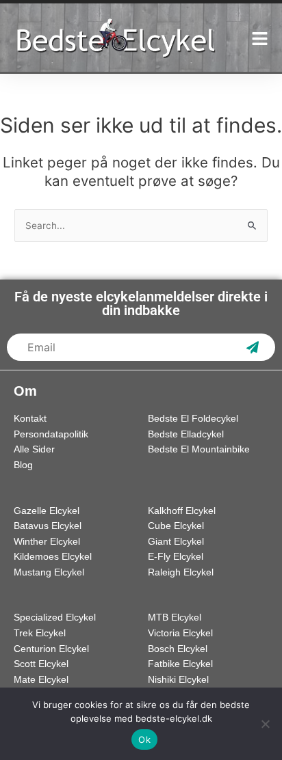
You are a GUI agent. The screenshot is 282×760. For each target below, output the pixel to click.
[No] (265, 724)
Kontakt (30, 418)
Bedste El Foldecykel (193, 418)
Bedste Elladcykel (186, 434)
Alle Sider (34, 449)
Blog (23, 465)
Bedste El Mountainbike (199, 449)
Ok (144, 739)
